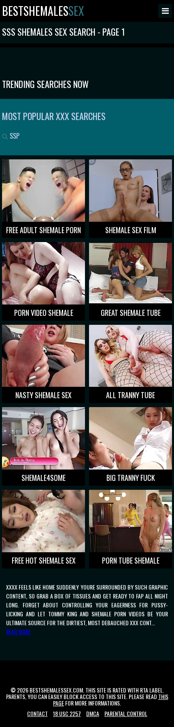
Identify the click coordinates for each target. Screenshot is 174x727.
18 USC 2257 (67, 713)
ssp (13, 136)
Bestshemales (43, 11)
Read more (18, 631)
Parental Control (125, 713)
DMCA (92, 713)
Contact (37, 713)
